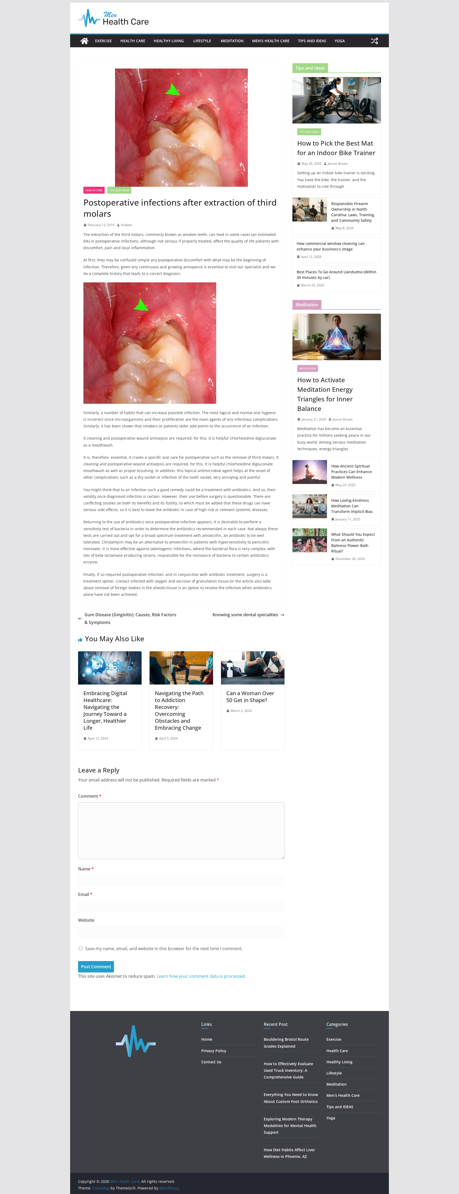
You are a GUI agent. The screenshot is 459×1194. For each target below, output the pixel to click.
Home (206, 1039)
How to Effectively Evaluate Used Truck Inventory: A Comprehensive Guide (288, 1070)
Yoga (340, 40)
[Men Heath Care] (84, 41)
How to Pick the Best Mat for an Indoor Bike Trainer (336, 148)
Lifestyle (202, 40)
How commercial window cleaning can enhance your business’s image (331, 246)
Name (86, 869)
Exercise (103, 40)
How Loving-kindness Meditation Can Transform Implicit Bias (352, 506)
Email (85, 894)
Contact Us (211, 1061)
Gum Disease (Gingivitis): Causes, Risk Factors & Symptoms (130, 618)
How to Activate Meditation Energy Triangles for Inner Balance (325, 394)
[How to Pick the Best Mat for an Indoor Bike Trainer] (336, 100)
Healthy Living (169, 40)
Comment (89, 796)
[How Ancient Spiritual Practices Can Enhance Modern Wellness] (309, 475)
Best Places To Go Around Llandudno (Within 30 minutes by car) (336, 274)
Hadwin (126, 225)
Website (86, 920)
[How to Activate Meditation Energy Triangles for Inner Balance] (336, 337)
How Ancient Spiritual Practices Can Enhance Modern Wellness (351, 472)
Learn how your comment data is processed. (201, 976)
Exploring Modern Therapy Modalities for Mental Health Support (290, 1125)
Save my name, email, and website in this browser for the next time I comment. (164, 948)
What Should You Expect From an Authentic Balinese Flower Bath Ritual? (353, 543)
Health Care (132, 40)
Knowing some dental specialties (245, 615)
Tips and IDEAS (312, 40)
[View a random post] (374, 41)
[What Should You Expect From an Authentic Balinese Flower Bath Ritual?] (309, 546)
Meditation (232, 40)
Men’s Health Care (271, 40)
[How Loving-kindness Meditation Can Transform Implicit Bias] (309, 509)
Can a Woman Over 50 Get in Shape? (250, 697)
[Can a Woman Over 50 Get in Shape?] (252, 655)
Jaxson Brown (338, 163)
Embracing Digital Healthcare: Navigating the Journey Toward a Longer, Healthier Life (105, 710)
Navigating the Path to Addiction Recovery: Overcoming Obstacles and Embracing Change (179, 710)
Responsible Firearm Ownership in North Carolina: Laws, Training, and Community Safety (353, 212)
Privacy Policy (213, 1050)
